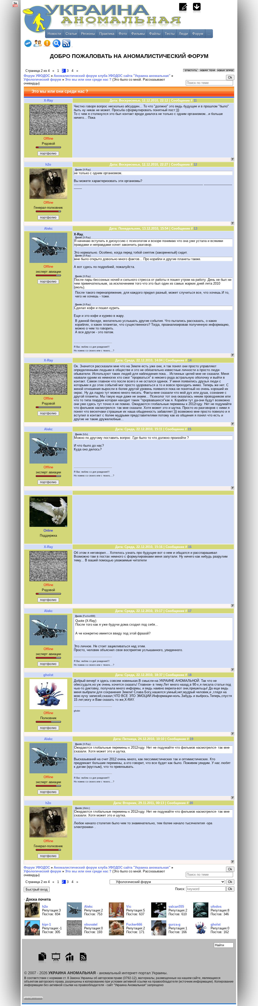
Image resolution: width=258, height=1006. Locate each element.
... (209, 34)
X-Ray (48, 100)
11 (195, 100)
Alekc (48, 228)
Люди (183, 34)
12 (195, 164)
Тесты (170, 34)
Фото (123, 34)
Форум (197, 34)
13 (195, 228)
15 (189, 429)
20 (191, 803)
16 (189, 547)
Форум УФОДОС (37, 76)
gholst (48, 675)
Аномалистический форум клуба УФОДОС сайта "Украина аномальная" (112, 76)
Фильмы (138, 34)
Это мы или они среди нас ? (88, 79)
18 (189, 675)
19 (191, 739)
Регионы (88, 34)
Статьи (71, 34)
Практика (106, 34)
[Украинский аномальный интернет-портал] (122, 20)
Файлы (154, 34)
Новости (54, 34)
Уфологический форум (42, 79)
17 (189, 611)
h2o (48, 164)
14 (189, 360)
